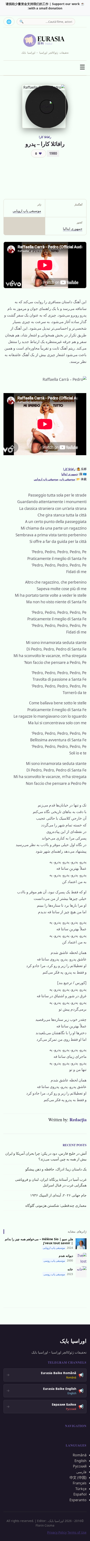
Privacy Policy (57, 1532)
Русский (80, 1466)
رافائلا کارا (45, 137)
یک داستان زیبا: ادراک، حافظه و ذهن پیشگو (56, 1169)
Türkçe (81, 1488)
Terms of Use (77, 1532)
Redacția (78, 1119)
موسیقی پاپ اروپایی (27, 210)
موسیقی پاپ (67, 479)
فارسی (81, 1471)
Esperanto (78, 1499)
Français (80, 1483)
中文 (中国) (78, 1477)
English (80, 1460)
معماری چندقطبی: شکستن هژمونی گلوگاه (56, 1205)
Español (80, 1494)
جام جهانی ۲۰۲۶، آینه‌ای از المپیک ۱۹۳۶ (58, 1195)
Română (80, 1455)
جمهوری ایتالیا (72, 228)
